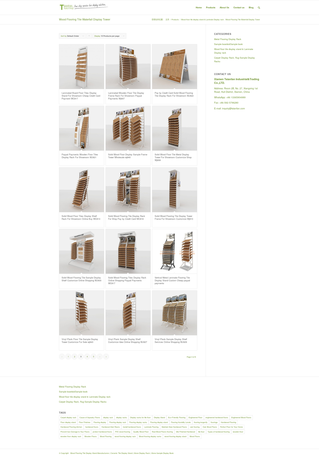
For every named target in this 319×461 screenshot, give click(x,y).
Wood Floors (195, 436)
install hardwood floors (132, 426)
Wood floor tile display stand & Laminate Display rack (202, 19)
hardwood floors (91, 426)
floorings (214, 422)
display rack (108, 417)
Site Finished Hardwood (185, 431)
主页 (167, 19)
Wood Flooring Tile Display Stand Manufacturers (89, 453)
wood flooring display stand (175, 436)
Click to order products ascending (89, 37)
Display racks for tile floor (140, 417)
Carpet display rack (68, 417)
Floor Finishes (84, 422)
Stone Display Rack (142, 453)
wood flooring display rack (125, 436)
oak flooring (195, 426)
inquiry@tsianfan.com (233, 108)
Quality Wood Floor (141, 431)
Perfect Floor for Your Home (231, 426)
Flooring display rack (117, 422)
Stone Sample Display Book (162, 453)
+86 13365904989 (236, 97)
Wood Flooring (105, 436)
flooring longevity (201, 422)
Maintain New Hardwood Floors (174, 426)
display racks (121, 417)
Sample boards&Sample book (228, 44)
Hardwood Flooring (228, 422)
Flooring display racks (138, 422)
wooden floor (238, 431)
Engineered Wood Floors (241, 417)
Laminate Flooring (151, 426)
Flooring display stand (159, 422)
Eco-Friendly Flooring (176, 417)
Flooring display (100, 422)
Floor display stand (68, 422)
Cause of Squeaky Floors (89, 417)
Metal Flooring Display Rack (227, 39)
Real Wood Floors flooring (162, 431)
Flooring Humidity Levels (181, 422)
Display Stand (159, 417)
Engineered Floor (195, 417)
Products (175, 19)
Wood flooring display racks (150, 436)
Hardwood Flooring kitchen (71, 426)
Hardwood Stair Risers (111, 426)
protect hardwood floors (102, 431)
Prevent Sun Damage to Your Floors (75, 431)
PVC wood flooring (122, 431)
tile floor (201, 431)
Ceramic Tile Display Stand (121, 453)
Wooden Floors (90, 436)
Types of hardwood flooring (219, 431)
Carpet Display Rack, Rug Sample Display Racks (234, 59)
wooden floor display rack (70, 436)
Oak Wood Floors (210, 426)
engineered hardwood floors (217, 417)
